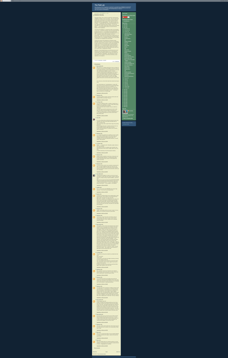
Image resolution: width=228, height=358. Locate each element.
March (126, 85)
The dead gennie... (127, 38)
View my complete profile (128, 118)
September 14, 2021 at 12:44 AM (102, 267)
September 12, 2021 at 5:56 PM (102, 171)
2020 (125, 89)
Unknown (98, 95)
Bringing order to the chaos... (129, 56)
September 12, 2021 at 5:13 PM (102, 152)
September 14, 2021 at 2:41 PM (102, 330)
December (126, 28)
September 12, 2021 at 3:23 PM (102, 131)
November (126, 30)
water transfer (126, 45)
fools (125, 39)
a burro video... (127, 35)
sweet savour (126, 49)
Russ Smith (99, 66)
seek (125, 70)
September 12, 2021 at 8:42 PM (102, 206)
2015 (125, 96)
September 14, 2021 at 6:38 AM (102, 275)
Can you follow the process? (129, 73)
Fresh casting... (127, 66)
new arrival (126, 42)
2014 (125, 98)
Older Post (118, 351)
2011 (125, 102)
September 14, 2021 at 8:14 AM (102, 297)
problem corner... (127, 67)
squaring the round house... (129, 76)
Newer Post (95, 351)
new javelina (126, 74)
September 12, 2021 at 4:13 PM (102, 141)
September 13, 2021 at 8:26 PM (102, 250)
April (125, 83)
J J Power (98, 143)
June (126, 80)
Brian (98, 332)
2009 (125, 105)
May (125, 82)
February (126, 86)
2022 (125, 26)
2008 (125, 106)
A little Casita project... (128, 34)
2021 (125, 27)
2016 (125, 95)
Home (107, 351)
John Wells (131, 110)
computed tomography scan (129, 63)
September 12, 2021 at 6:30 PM (102, 185)
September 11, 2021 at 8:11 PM (102, 93)
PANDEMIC (117, 61)
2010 (125, 103)
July (125, 79)
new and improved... (127, 55)
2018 (125, 92)
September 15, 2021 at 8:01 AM (102, 338)
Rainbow (125, 52)
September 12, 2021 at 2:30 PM (102, 115)
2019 (125, 91)
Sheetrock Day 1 (127, 69)
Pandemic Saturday (127, 41)
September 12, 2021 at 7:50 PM (102, 192)
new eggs (126, 44)
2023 (125, 24)
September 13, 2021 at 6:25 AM (102, 213)
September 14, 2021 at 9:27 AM (102, 312)
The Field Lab (100, 5)
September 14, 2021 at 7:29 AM (102, 284)
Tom (97, 117)
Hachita (98, 194)
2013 (125, 99)
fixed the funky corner (128, 58)
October (126, 31)
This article (96, 17)
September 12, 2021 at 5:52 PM (102, 161)
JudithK (98, 187)
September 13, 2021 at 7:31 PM (102, 222)
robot (125, 48)
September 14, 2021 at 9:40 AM (102, 322)
